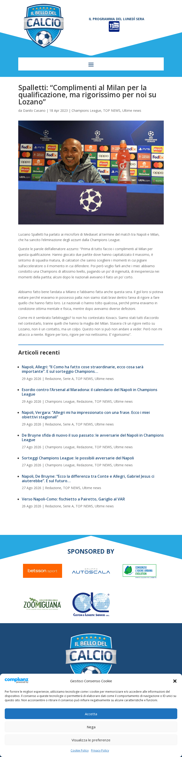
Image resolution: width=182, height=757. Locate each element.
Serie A (68, 378)
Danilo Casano (34, 110)
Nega (91, 726)
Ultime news (131, 110)
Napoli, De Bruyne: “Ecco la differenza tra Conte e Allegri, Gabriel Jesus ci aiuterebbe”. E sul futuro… (88, 478)
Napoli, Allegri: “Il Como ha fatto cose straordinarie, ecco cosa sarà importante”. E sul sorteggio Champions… (82, 369)
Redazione (53, 378)
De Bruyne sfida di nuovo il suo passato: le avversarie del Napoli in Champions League (93, 437)
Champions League (86, 110)
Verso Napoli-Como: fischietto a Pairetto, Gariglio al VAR (73, 499)
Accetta (91, 713)
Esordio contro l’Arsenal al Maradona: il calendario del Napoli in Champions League (89, 392)
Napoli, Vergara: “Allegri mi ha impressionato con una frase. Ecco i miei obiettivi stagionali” (86, 415)
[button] (175, 681)
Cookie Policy (80, 750)
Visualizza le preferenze (91, 740)
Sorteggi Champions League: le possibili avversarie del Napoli (78, 458)
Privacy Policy (100, 750)
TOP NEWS (111, 110)
